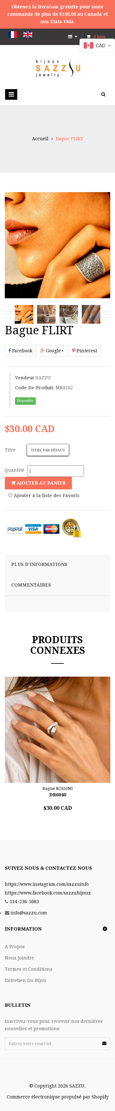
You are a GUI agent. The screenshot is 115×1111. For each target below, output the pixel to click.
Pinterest (86, 350)
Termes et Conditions (28, 969)
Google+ (54, 350)
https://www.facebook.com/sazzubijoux (48, 892)
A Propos (15, 946)
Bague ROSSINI (57, 788)
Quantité (14, 470)
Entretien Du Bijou (25, 980)
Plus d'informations (39, 564)
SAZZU (43, 377)
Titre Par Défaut (48, 450)
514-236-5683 (24, 901)
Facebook (21, 350)
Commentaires (31, 585)
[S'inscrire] (104, 1043)
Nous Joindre (19, 957)
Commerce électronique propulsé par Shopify (58, 1096)
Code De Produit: (34, 387)
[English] (27, 35)
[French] (12, 35)
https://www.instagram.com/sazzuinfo (47, 884)
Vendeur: (25, 377)
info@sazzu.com (29, 912)
